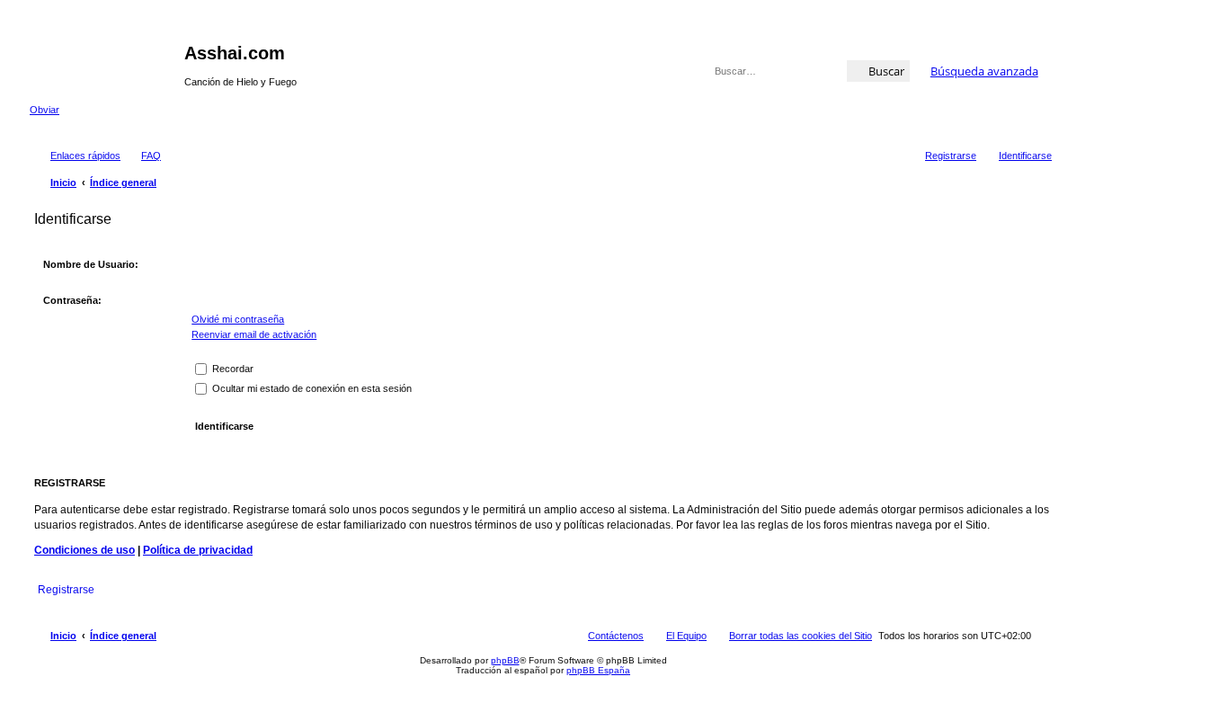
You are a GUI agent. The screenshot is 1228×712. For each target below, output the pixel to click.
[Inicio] (107, 58)
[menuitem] (143, 155)
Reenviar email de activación (253, 334)
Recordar (231, 368)
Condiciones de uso (84, 550)
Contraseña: (72, 300)
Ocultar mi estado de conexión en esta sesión (310, 388)
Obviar (44, 109)
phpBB (505, 660)
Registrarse (66, 589)
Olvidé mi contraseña (237, 319)
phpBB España (598, 670)
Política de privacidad (198, 550)
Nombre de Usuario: (90, 264)
